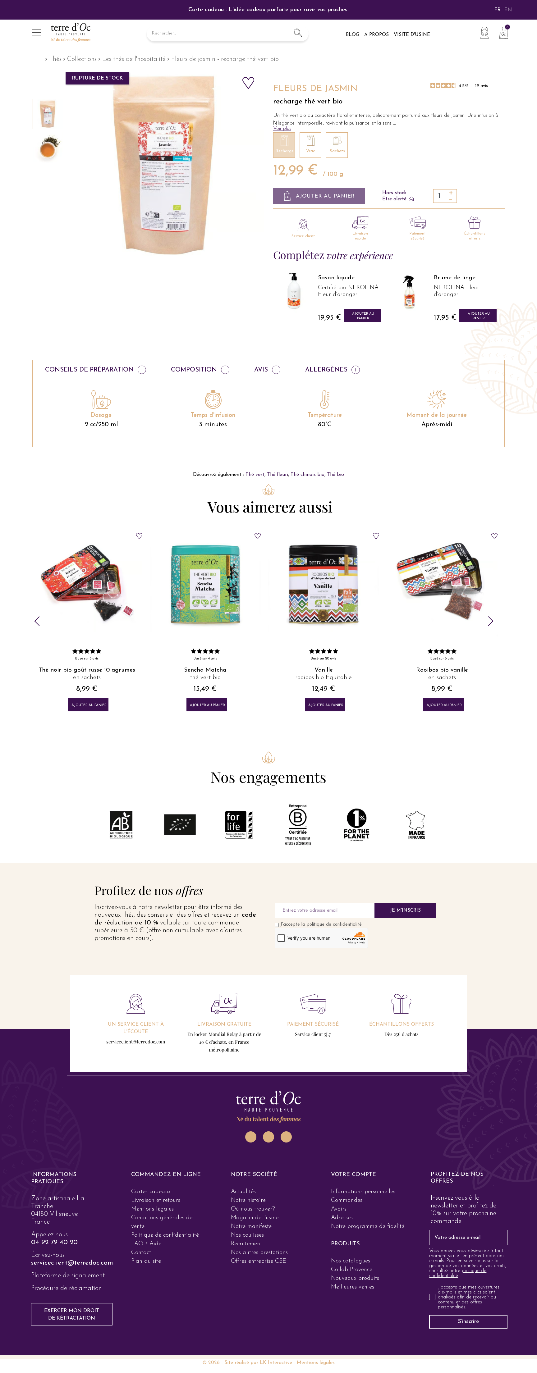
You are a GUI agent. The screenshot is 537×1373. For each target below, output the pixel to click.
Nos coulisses (247, 1235)
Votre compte (353, 1175)
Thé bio (335, 474)
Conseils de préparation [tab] (89, 370)
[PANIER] (501, 32)
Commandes (346, 1200)
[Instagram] (250, 1137)
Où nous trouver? (253, 1209)
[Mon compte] (484, 33)
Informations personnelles (363, 1192)
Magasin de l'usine (254, 1218)
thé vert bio (86, 677)
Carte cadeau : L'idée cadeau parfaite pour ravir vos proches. (268, 10)
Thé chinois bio (307, 474)
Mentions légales (152, 1209)
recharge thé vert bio (307, 101)
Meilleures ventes (352, 1287)
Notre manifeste (251, 1226)
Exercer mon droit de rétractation (71, 1314)
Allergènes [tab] (326, 370)
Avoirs (339, 1209)
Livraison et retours (155, 1200)
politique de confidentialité (334, 924)
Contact (141, 1253)
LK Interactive (276, 1362)
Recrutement (246, 1244)
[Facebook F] (268, 1137)
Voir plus (282, 128)
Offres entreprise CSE (258, 1261)
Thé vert (255, 474)
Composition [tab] (194, 370)
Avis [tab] (261, 370)
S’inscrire (468, 1322)
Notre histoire (248, 1200)
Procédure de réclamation (66, 1288)
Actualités (243, 1192)
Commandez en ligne (166, 1175)
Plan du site (146, 1261)
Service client (303, 236)
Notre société (254, 1175)
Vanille (205, 670)
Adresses (342, 1218)
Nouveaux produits (355, 1278)
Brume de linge (339, 278)
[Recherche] (298, 33)
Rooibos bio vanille (324, 670)
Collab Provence (351, 1270)
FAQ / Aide (146, 1244)
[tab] (68, 1178)
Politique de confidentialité (165, 1235)
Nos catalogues (350, 1261)
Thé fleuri (277, 474)
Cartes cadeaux (151, 1192)
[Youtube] (286, 1137)
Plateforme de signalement (68, 1275)
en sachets (323, 677)
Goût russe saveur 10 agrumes (442, 670)
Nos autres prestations (259, 1253)
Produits (345, 1244)
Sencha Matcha (87, 670)
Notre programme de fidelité (367, 1226)
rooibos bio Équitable (205, 677)
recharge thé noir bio (442, 677)
